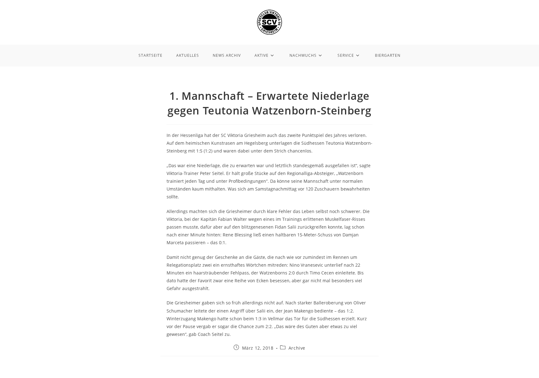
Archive (297, 348)
